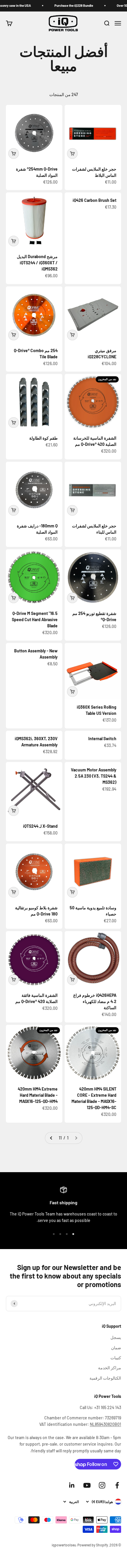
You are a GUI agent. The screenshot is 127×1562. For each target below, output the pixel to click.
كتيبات (115, 1357)
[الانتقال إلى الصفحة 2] (51, 1138)
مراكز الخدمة (109, 1367)
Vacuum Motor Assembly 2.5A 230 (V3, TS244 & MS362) (93, 776)
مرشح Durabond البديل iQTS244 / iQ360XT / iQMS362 (37, 262)
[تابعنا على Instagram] (102, 1485)
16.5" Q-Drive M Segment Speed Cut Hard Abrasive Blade (35, 619)
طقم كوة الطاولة (43, 438)
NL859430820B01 (105, 1424)
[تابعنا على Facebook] (117, 1485)
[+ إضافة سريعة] (72, 153)
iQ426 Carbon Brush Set (94, 200)
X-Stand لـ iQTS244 (40, 826)
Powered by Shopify (92, 1545)
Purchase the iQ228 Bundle (80, 5)
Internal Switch (102, 738)
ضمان (116, 1347)
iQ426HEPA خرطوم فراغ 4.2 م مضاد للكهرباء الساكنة (94, 1001)
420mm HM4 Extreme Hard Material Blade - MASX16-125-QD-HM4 (38, 1095)
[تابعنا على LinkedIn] (72, 1485)
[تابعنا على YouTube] (87, 1485)
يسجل (115, 1337)
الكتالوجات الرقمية (105, 1377)
